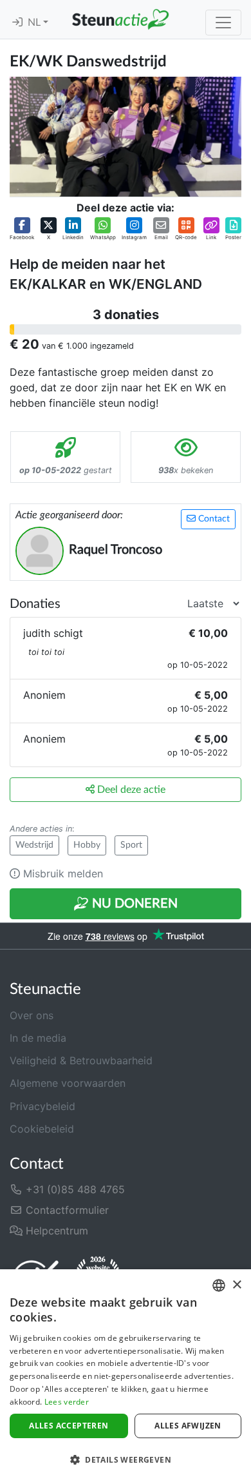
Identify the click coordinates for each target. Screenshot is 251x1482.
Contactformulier (66, 1210)
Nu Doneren (133, 903)
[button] (22, 229)
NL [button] (35, 22)
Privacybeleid (42, 1106)
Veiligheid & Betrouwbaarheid (81, 1060)
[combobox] (218, 1285)
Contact (213, 518)
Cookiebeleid (42, 1128)
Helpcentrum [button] (55, 1230)
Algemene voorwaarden (68, 1083)
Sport (131, 845)
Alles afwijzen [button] (187, 1425)
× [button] (236, 1285)
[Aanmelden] (17, 22)
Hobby (86, 845)
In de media (38, 1037)
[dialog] (125, 1375)
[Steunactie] (120, 19)
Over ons (31, 1015)
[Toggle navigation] (223, 22)
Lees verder (66, 1401)
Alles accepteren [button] (68, 1425)
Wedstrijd (34, 845)
